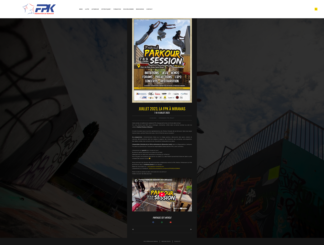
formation (117, 9)
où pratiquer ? (106, 9)
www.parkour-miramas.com (155, 166)
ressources (140, 9)
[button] (316, 9)
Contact (149, 9)
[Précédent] (147, 229)
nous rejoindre (128, 9)
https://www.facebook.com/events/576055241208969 (164, 168)
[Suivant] (177, 229)
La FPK (87, 9)
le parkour (95, 9)
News (81, 9)
